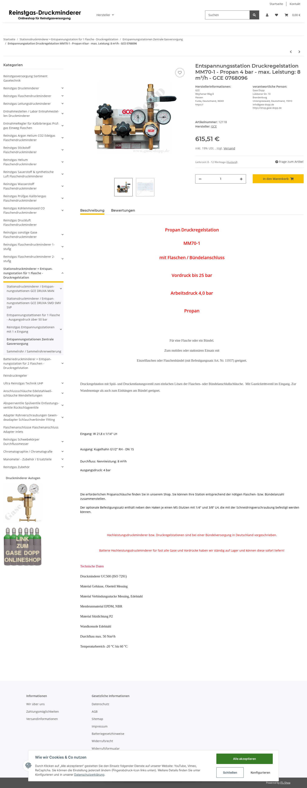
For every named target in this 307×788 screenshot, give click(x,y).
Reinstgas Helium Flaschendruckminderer (20, 162)
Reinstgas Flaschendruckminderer (27, 96)
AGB (95, 711)
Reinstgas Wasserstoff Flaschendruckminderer (20, 186)
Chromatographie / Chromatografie (27, 451)
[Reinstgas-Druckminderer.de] (44, 15)
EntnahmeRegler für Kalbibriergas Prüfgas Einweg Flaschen (31, 125)
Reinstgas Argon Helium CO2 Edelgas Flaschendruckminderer (29, 138)
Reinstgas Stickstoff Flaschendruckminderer (20, 150)
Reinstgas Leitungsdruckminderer (27, 104)
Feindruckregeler (15, 376)
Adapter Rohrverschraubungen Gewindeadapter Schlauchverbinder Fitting (30, 417)
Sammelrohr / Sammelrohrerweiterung (34, 351)
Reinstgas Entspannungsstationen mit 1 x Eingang (31, 329)
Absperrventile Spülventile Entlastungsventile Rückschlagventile (31, 405)
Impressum (100, 726)
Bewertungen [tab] (123, 210)
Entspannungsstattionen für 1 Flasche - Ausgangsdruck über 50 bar (33, 317)
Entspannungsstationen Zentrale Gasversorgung (30, 341)
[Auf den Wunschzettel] (179, 72)
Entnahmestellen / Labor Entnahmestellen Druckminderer (31, 113)
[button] (267, 15)
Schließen (230, 772)
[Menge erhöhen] (241, 178)
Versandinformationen (42, 719)
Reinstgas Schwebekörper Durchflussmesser (21, 441)
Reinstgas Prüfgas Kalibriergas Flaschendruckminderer (24, 198)
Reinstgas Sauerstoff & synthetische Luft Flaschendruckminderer (28, 174)
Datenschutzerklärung (89, 774)
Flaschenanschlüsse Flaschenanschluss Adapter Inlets (30, 429)
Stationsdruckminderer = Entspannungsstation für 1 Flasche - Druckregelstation (28, 273)
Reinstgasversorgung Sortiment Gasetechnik (25, 78)
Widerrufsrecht (102, 741)
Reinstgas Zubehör (16, 467)
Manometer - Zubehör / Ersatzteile (27, 459)
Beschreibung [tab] (92, 210)
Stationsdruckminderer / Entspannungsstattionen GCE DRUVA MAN (30, 288)
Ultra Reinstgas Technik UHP (23, 383)
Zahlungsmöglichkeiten (42, 711)
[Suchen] (254, 14)
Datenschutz (100, 704)
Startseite (276, 4)
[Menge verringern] (200, 178)
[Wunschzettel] (276, 15)
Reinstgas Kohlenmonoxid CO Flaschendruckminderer (24, 210)
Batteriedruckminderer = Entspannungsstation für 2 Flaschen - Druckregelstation (27, 363)
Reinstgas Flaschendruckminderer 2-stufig (29, 259)
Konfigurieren (260, 772)
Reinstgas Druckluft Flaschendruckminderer (20, 222)
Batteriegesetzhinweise (108, 734)
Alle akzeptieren (244, 758)
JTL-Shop (285, 782)
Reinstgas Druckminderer (21, 88)
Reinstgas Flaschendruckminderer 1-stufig (29, 246)
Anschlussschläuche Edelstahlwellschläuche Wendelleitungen (27, 393)
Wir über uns (35, 704)
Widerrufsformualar (106, 748)
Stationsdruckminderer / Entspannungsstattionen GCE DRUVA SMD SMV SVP (34, 303)
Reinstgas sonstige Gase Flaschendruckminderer (20, 234)
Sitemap (97, 719)
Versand (229, 148)
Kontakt (295, 4)
